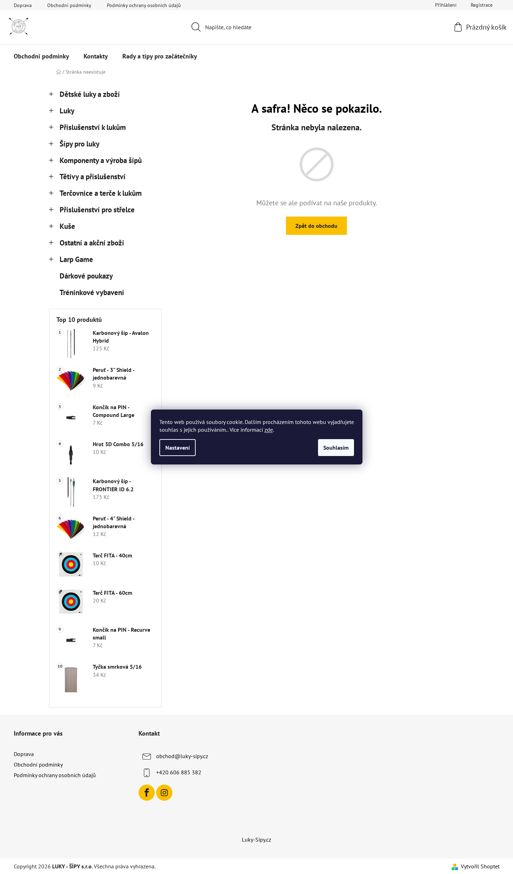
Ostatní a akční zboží (92, 243)
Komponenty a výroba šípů (101, 160)
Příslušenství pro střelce (97, 209)
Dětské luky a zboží (90, 94)
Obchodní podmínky (69, 5)
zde (268, 429)
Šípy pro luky (79, 144)
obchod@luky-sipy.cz (182, 756)
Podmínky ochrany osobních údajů (144, 5)
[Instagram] (164, 793)
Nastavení (177, 447)
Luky (67, 111)
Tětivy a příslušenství (93, 176)
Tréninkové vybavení (92, 292)
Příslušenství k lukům (93, 127)
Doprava (23, 5)
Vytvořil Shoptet (480, 866)
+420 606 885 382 (178, 772)
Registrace (482, 5)
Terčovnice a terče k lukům (101, 193)
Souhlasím (336, 447)
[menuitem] (41, 56)
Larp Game (76, 259)
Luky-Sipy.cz (256, 839)
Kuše (67, 226)
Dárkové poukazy (86, 276)
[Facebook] (147, 793)
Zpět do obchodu (316, 225)
